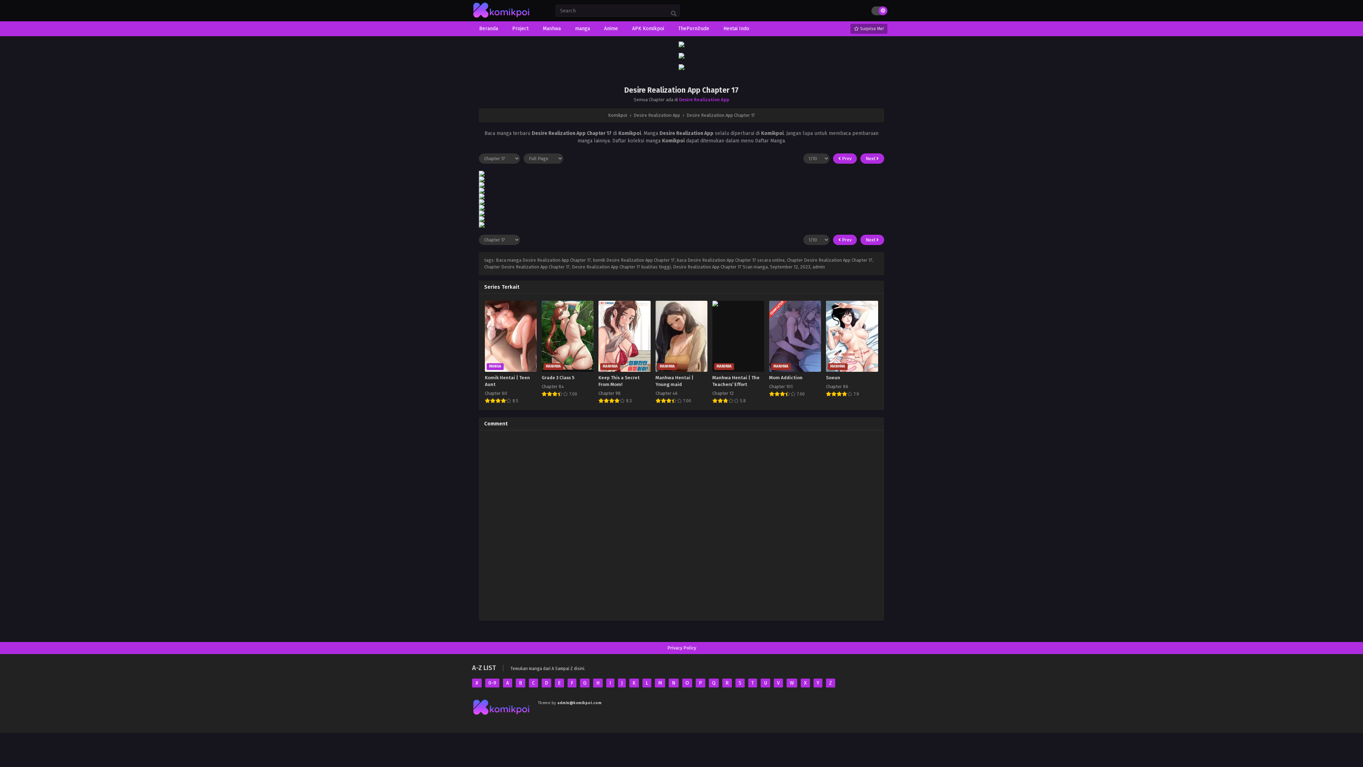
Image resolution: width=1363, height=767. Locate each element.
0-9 (492, 683)
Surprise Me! (871, 28)
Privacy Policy (681, 648)
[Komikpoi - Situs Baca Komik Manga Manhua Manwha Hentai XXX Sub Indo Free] (501, 18)
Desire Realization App (704, 99)
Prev (846, 158)
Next (871, 158)
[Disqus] (681, 524)
